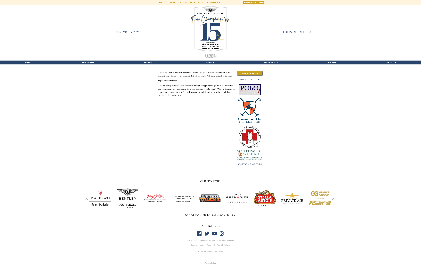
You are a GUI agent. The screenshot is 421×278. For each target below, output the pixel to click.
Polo (161, 2)
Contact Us (391, 62)
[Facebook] (199, 233)
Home (27, 62)
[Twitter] (206, 233)
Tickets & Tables (87, 62)
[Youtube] (214, 233)
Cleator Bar (214, 2)
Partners (332, 62)
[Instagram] (221, 233)
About (209, 62)
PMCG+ (221, 251)
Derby (172, 2)
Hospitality (149, 62)
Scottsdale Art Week (191, 2)
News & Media (270, 62)
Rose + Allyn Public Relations (218, 245)
